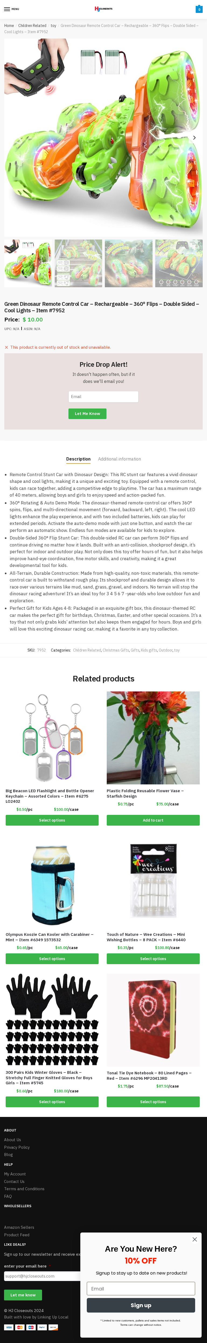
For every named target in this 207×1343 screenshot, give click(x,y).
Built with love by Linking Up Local (36, 1317)
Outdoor (165, 650)
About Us (12, 1139)
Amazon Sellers (19, 1227)
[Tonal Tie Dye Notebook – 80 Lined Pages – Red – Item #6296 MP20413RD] (153, 1020)
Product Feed (16, 1234)
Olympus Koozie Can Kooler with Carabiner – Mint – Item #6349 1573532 (50, 937)
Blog (8, 1154)
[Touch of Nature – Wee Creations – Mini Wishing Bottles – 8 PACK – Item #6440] (153, 881)
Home (9, 25)
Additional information (119, 459)
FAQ (8, 1196)
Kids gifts (149, 650)
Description (78, 459)
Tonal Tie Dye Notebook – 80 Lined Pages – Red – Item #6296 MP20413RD (149, 1075)
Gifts (135, 650)
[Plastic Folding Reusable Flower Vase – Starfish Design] (153, 737)
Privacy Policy (17, 1147)
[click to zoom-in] (103, 138)
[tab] (78, 454)
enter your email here (27, 1266)
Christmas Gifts (116, 650)
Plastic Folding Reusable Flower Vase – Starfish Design (145, 793)
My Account (15, 1173)
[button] (194, 137)
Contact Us (14, 1181)
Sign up (141, 1305)
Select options (52, 820)
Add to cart (153, 820)
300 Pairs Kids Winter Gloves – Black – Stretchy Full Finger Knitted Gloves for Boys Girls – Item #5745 (49, 1077)
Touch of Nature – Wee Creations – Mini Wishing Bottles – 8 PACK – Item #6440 (146, 937)
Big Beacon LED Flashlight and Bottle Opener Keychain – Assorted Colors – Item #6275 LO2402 (50, 796)
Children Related (32, 25)
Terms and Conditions (24, 1188)
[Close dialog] (194, 1239)
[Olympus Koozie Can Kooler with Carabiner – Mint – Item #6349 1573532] (52, 881)
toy (53, 25)
